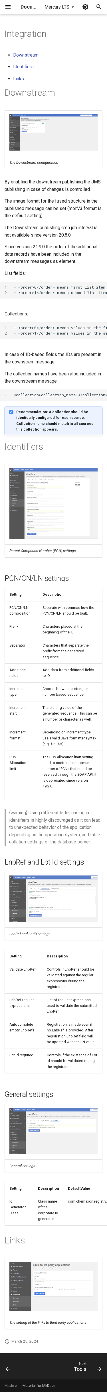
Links (18, 78)
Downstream (26, 55)
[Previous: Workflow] (8, 1368)
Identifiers (23, 66)
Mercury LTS (57, 7)
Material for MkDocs (39, 1385)
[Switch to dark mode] (85, 7)
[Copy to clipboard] (101, 287)
